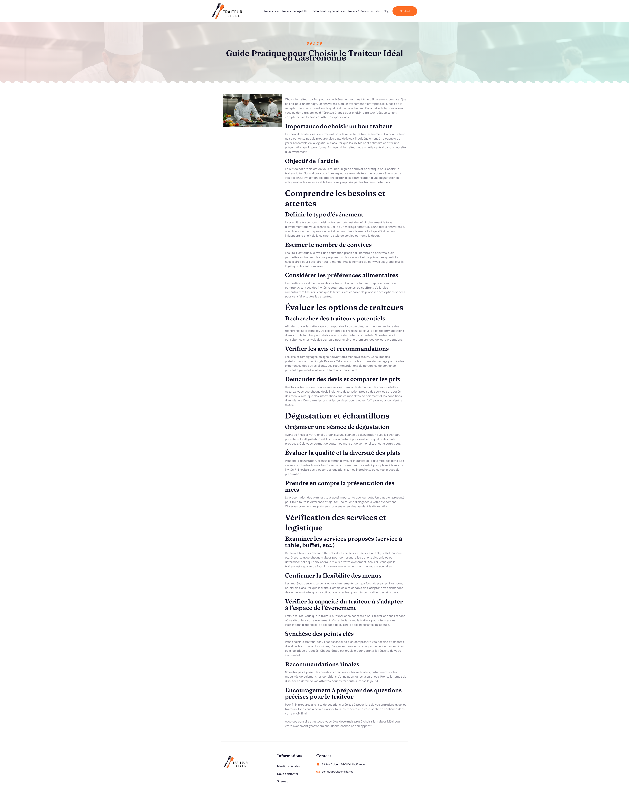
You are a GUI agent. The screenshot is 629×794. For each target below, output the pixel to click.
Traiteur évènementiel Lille (364, 11)
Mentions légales (288, 766)
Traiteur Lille (271, 11)
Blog (386, 11)
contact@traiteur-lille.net (337, 771)
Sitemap (282, 781)
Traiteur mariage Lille (294, 11)
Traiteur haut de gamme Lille (327, 11)
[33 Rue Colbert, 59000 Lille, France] (318, 764)
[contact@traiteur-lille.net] (318, 771)
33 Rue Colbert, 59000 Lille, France (343, 764)
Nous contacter (287, 774)
